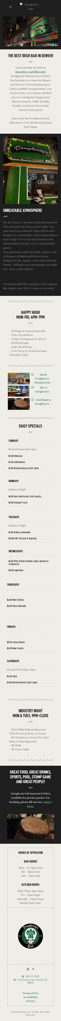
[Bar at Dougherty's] (42, 391)
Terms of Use (30, 993)
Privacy (30, 1001)
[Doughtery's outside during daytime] (19, 378)
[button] (10, 7)
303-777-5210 (32, 976)
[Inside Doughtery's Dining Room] (42, 379)
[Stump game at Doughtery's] (19, 404)
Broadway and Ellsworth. (30, 71)
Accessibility (30, 997)
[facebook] (33, 969)
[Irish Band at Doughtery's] (42, 404)
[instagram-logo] (28, 969)
